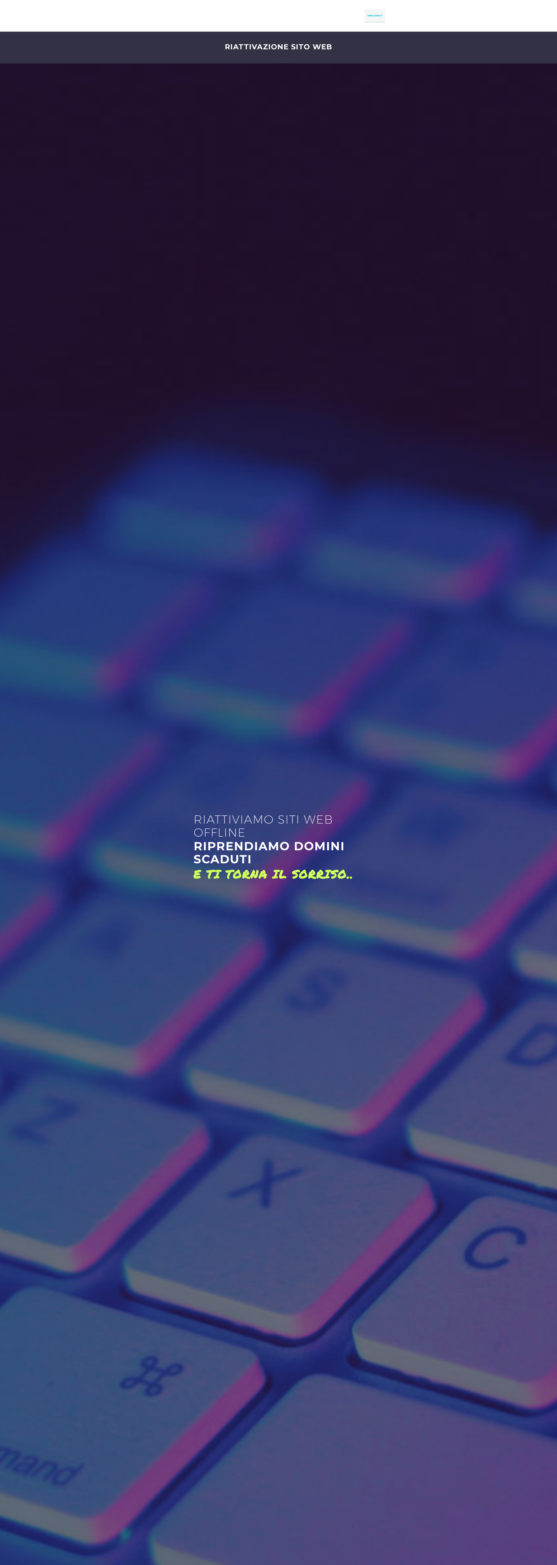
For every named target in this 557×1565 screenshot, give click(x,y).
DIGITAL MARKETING (420, 15)
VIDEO (513, 15)
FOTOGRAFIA (497, 15)
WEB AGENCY (374, 15)
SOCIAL (527, 15)
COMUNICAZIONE (446, 15)
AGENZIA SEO (395, 15)
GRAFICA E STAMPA (473, 15)
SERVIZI (541, 15)
